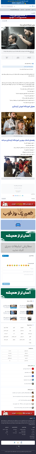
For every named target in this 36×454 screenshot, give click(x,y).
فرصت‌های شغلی (32, 436)
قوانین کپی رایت (32, 437)
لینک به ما (32, 434)
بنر (7, 434)
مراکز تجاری (22, 9)
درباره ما (33, 431)
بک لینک (6, 432)
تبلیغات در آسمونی (5, 429)
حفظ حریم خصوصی (22, 429)
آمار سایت (33, 432)
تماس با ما (32, 429)
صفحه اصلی (15, 429)
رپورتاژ (7, 431)
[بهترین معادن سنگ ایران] (26, 306)
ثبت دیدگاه (6, 255)
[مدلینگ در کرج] (9, 312)
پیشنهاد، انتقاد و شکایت (22, 432)
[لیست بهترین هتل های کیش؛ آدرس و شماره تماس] (26, 312)
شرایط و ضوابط (23, 431)
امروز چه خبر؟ (15, 432)
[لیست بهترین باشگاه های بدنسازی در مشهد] (9, 318)
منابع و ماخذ (23, 434)
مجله (16, 431)
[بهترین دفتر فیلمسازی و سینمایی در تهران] (26, 318)
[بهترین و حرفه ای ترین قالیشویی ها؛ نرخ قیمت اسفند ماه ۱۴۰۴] (9, 306)
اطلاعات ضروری (28, 9)
